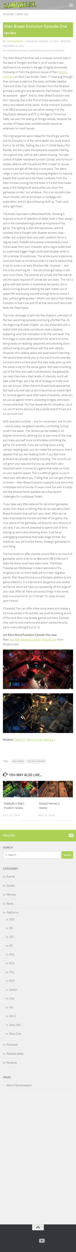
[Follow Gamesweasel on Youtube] (70, 835)
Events (10, 876)
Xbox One (15, 1033)
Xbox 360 (22, 14)
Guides (10, 885)
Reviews (8, 14)
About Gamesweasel (19, 1085)
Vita (11, 998)
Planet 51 (20, 739)
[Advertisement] (32, 1156)
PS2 (11, 954)
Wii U (12, 1016)
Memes (11, 894)
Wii (11, 1007)
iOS (11, 937)
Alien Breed (18, 761)
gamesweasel (15, 41)
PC (11, 946)
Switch (13, 990)
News (9, 903)
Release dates (15, 1053)
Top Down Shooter (36, 761)
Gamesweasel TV (20, 5)
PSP (11, 981)
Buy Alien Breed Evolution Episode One (33, 639)
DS (11, 928)
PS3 (11, 963)
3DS (11, 919)
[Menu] (71, 5)
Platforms (12, 912)
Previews (12, 1044)
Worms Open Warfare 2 (41, 739)
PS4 (11, 972)
